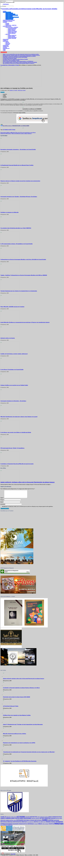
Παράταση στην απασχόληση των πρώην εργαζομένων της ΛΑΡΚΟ (19, 742)
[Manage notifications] (3, 853)
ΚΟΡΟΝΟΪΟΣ (20, 820)
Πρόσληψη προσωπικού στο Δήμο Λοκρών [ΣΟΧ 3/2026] (15, 57)
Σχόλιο (2, 497)
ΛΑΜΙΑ (45, 820)
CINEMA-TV (5, 40)
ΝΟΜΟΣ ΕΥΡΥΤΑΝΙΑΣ (12, 31)
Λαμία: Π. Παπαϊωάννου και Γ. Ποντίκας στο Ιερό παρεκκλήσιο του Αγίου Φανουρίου (23, 724)
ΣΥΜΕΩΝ (40, 823)
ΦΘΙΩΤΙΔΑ (58, 823)
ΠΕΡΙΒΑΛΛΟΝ (6, 46)
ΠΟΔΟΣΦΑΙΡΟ (15, 823)
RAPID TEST (8, 816)
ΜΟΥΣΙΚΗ (8, 44)
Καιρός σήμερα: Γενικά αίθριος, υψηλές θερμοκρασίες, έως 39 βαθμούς (18, 61)
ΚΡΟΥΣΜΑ (26, 820)
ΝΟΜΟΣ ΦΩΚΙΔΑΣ (12, 33)
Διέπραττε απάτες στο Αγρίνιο (7, 338)
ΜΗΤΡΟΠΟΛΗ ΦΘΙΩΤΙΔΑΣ (6, 821)
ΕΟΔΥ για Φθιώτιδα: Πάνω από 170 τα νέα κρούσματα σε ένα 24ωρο (18, 132)
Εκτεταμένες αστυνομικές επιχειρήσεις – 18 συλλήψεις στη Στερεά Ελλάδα (18, 149)
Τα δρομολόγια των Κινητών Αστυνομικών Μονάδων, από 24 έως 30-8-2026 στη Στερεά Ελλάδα (23, 259)
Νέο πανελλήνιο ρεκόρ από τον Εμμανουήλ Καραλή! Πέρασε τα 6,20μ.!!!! (18, 63)
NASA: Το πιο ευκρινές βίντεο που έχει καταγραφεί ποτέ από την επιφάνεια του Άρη (21, 54)
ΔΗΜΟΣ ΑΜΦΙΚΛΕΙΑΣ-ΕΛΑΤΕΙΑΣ (12, 17)
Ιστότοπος (2, 504)
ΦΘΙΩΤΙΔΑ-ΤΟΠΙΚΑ (7, 12)
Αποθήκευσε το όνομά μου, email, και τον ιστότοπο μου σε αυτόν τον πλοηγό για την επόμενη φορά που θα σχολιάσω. (27, 506)
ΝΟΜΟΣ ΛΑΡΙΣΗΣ (11, 36)
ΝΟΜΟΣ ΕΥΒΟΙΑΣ (11, 30)
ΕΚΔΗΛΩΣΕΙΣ (5, 39)
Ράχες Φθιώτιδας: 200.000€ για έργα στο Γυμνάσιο (12, 306)
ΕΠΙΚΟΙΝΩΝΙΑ (6, 4)
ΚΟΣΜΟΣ (7, 24)
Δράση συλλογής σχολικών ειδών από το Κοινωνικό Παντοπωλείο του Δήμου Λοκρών (21, 55)
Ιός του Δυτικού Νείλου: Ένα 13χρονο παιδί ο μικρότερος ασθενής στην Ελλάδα (20, 62)
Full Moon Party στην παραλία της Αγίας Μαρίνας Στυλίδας (15, 59)
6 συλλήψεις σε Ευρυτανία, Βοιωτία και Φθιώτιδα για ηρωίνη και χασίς (17, 463)
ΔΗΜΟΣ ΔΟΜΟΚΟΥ (9, 18)
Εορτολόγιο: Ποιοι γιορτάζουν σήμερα (11, 60)
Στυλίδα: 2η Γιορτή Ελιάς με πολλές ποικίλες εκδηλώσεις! (14, 353)
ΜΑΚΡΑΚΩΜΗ (56, 820)
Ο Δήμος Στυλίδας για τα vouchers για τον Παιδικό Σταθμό (14, 385)
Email (1, 501)
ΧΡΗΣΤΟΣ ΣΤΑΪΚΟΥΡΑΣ (8, 825)
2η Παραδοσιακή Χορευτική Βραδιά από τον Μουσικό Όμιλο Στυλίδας (16, 165)
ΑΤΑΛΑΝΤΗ (27, 816)
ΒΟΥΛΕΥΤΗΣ (33, 816)
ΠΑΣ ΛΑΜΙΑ (40, 821)
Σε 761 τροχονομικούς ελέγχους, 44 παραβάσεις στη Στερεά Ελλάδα (16, 243)
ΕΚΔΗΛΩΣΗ (53, 818)
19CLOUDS (13, 853)
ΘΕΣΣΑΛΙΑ (8, 34)
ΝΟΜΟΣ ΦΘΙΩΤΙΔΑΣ (12, 32)
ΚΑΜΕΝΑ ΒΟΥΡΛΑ (9, 820)
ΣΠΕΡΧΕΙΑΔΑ (30, 823)
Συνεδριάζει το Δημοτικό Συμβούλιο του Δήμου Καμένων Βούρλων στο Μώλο (19, 56)
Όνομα (2, 499)
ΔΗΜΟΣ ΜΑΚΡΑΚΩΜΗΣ (10, 14)
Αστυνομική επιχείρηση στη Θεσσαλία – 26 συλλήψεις (13, 400)
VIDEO (4, 49)
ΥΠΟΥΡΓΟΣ (51, 823)
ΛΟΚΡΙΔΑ (51, 820)
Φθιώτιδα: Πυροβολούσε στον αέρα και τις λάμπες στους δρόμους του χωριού (18, 416)
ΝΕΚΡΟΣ (36, 821)
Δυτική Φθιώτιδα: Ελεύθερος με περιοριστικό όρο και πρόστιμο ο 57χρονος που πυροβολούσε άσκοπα (24, 322)
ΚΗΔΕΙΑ (14, 820)
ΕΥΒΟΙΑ (60, 818)
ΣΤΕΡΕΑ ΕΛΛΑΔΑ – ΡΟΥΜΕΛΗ (12, 27)
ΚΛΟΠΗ (9, 129)
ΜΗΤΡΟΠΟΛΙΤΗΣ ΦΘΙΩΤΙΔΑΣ (20, 821)
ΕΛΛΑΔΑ (7, 23)
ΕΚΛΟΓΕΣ (57, 818)
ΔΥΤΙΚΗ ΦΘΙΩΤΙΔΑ (45, 818)
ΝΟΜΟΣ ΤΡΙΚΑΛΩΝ (12, 38)
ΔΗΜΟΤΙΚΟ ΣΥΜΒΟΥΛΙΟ (36, 818)
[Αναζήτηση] (1, 1)
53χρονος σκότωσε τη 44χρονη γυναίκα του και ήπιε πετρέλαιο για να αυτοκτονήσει (20, 180)
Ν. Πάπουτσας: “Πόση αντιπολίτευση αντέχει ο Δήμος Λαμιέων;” (16, 133)
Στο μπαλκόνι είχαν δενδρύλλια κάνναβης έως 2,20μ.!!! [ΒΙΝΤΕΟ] (15, 228)
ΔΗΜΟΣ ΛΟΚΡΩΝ (9, 16)
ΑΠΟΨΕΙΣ (5, 47)
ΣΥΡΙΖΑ (43, 823)
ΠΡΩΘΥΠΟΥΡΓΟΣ (23, 823)
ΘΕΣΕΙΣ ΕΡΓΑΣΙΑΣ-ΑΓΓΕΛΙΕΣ (9, 20)
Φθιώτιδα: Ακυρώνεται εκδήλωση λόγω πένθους (14, 733)
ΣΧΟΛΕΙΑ (46, 823)
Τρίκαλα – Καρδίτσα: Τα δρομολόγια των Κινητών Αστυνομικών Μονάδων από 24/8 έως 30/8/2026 (23, 275)
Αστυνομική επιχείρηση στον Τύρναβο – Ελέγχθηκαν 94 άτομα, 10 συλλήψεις (18, 196)
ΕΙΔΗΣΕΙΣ (5, 22)
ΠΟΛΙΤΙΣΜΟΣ (5, 41)
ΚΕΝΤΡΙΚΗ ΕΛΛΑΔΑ (7, 26)
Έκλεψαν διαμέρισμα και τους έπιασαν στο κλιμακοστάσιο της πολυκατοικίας (18, 290)
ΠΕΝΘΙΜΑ (48, 821)
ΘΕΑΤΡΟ (7, 42)
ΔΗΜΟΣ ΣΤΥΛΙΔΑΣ (9, 19)
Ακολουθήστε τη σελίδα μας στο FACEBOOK (32, 108)
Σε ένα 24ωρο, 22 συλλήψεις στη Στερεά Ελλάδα (11, 369)
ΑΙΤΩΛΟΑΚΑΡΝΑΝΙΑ (12, 28)
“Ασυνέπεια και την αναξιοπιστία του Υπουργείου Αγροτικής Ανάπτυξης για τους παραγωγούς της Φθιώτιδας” (29, 751)
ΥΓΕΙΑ (4, 50)
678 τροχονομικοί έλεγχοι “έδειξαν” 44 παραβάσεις (12, 448)
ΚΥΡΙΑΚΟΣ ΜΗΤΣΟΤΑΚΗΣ (35, 820)
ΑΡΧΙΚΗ (4, 11)
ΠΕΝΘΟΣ (53, 821)
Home (1, 65)
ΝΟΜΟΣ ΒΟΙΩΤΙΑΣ (12, 29)
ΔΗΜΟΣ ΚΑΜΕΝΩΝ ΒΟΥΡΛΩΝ (12, 15)
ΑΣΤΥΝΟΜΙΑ (5, 129)
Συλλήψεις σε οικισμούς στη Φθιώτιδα (9, 212)
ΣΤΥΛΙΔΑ (13, 129)
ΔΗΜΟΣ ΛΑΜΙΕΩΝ (9, 13)
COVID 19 (3, 816)
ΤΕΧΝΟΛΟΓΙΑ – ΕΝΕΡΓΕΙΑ (11, 25)
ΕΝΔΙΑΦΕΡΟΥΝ (6, 48)
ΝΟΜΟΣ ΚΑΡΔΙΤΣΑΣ (12, 35)
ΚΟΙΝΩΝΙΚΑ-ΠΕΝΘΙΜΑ (7, 21)
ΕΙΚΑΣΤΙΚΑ (8, 43)
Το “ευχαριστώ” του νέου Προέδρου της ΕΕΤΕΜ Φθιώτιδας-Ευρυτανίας (19, 761)
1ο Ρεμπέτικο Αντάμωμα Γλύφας (10, 58)
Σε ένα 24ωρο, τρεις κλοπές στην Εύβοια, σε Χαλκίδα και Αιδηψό (15, 432)
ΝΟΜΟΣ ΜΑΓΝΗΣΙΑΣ (12, 37)
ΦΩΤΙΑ (1, 825)
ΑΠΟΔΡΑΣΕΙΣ (5, 45)
